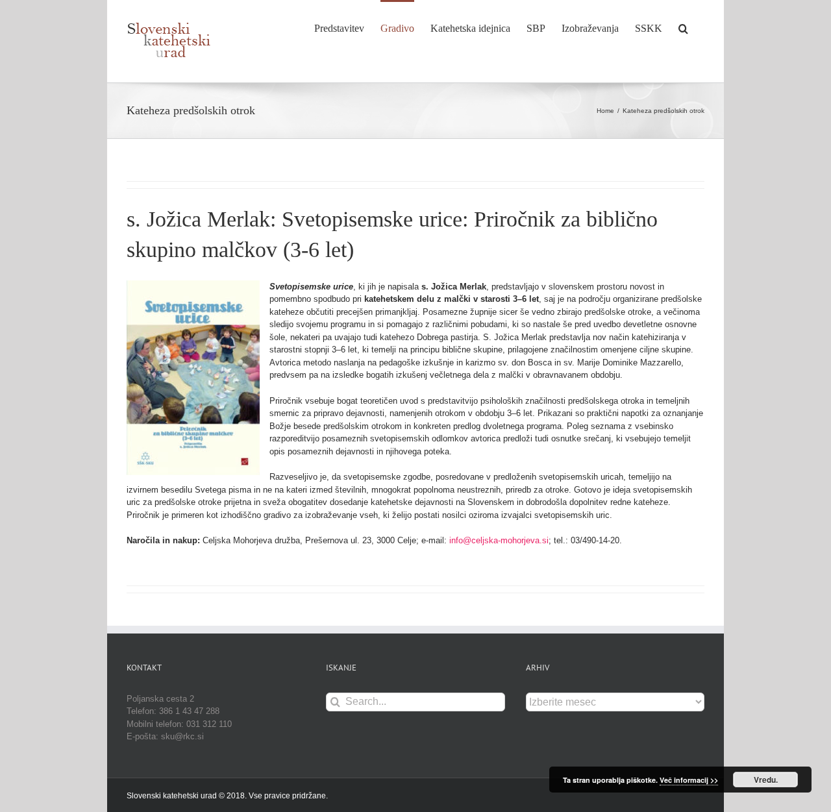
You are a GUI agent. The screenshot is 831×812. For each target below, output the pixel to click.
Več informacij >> (689, 780)
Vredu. (766, 779)
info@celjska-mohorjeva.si (499, 540)
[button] (683, 27)
